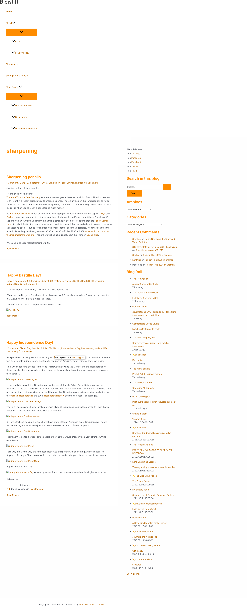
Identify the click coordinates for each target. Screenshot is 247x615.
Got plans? (137, 550)
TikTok (134, 170)
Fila (28, 348)
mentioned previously (21, 213)
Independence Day (70, 348)
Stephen (136, 239)
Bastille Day (79, 281)
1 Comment (12, 182)
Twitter (135, 166)
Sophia (135, 255)
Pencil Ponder (139, 517)
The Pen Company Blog (144, 337)
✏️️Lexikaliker (139, 354)
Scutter (70, 182)
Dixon (23, 348)
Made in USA (100, 348)
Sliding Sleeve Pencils (17, 75)
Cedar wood (21, 117)
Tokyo (102, 213)
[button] (13, 23)
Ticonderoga (25, 351)
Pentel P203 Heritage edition (147, 374)
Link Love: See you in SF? (145, 298)
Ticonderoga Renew (54, 395)
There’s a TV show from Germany (23, 197)
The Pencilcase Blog (142, 444)
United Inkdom (139, 413)
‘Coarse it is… (139, 419)
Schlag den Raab (57, 182)
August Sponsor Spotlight (145, 284)
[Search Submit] (167, 187)
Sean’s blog (92, 235)
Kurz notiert (138, 360)
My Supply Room (140, 489)
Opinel (23, 284)
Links (22, 182)
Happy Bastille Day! (23, 275)
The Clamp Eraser (141, 481)
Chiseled (136, 564)
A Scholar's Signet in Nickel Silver (149, 523)
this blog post (78, 357)
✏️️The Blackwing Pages (144, 475)
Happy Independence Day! (29, 342)
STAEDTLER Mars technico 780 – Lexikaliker (154, 247)
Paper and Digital (141, 396)
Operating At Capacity (143, 388)
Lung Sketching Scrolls (144, 461)
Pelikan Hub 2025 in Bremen (157, 255)
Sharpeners (12, 64)
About (9, 22)
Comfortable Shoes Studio (145, 323)
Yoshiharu (93, 182)
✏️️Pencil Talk (139, 427)
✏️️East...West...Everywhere (146, 545)
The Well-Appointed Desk (145, 292)
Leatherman (87, 348)
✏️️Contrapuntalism (142, 559)
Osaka (9, 217)
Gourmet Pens (139, 306)
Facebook (136, 162)
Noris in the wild (23, 105)
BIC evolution (97, 281)
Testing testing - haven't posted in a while (153, 467)
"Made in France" (63, 281)
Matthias (136, 260)
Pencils (35, 281)
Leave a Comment (15, 281)
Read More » (12, 248)
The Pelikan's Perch (142, 382)
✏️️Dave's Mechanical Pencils (147, 503)
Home (9, 11)
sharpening (81, 182)
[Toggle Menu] (21, 32)
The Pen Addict (140, 278)
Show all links (134, 573)
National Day (12, 284)
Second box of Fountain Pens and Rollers (153, 495)
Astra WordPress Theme (91, 604)
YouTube (135, 153)
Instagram (136, 158)
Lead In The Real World (144, 509)
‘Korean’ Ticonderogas (21, 395)
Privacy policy (22, 52)
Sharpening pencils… (25, 177)
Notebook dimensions (26, 128)
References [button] (12, 479)
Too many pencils (141, 368)
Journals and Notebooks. (145, 536)
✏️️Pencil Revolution (142, 531)
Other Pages (12, 87)
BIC (28, 281)
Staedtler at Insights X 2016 (149, 250)
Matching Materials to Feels (146, 329)
